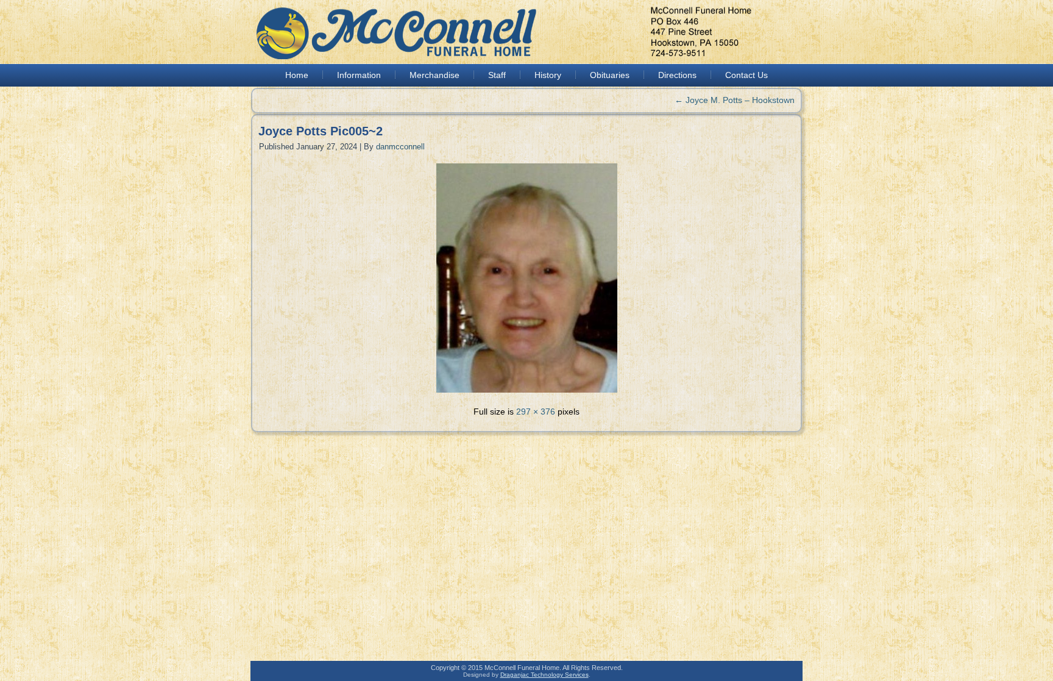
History (547, 75)
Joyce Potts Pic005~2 (320, 131)
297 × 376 (535, 411)
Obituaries (609, 75)
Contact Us (746, 75)
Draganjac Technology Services (544, 674)
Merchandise (434, 75)
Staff (497, 75)
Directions (677, 75)
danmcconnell (400, 146)
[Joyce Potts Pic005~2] (527, 394)
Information (359, 75)
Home (296, 75)
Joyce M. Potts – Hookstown (735, 100)
